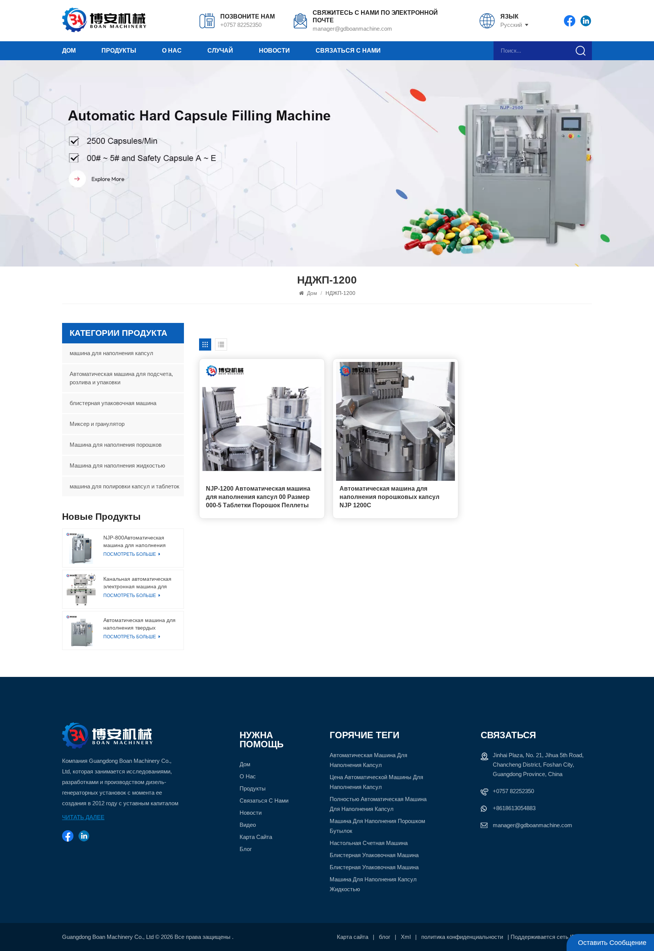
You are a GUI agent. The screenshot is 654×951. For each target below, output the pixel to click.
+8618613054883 (514, 808)
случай (220, 50)
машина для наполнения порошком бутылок (377, 826)
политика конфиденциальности (462, 937)
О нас (172, 50)
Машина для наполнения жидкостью (117, 465)
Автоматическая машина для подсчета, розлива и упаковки (121, 378)
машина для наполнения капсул (111, 353)
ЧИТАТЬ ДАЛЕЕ (83, 817)
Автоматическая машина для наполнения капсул (368, 760)
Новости (274, 50)
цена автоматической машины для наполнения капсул (376, 782)
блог (246, 849)
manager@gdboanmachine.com (352, 28)
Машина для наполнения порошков (116, 444)
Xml (406, 937)
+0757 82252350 (241, 25)
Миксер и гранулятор (97, 424)
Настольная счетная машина (369, 843)
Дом (69, 50)
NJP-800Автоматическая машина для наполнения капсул (134, 542)
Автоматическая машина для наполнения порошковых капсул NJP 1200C (389, 496)
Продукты (118, 50)
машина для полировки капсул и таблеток (124, 486)
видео (248, 825)
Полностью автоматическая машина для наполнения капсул (378, 804)
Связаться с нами (348, 50)
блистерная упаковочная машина (113, 403)
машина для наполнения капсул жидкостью (373, 884)
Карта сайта (256, 837)
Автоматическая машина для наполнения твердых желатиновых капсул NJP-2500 (139, 624)
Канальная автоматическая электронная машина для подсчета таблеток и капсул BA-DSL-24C (137, 583)
